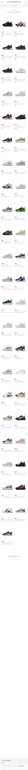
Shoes (11, 9)
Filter (14, 5)
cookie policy (21, 765)
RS (17, 9)
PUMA (15, 9)
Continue (3, 768)
